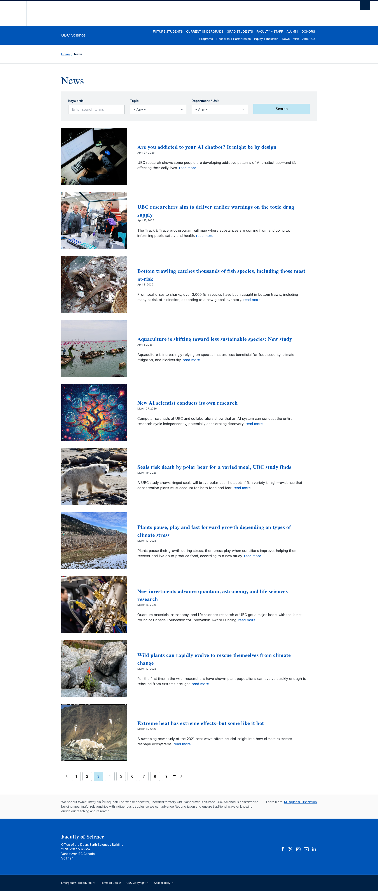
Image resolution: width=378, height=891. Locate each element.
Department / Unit (205, 101)
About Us (308, 38)
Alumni (292, 31)
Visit (296, 38)
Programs (206, 38)
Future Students (168, 31)
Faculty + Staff (269, 31)
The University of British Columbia (13, 13)
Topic (134, 101)
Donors (308, 31)
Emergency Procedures (76, 882)
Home (65, 54)
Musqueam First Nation (300, 802)
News (286, 38)
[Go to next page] (181, 776)
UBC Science (73, 35)
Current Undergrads (204, 31)
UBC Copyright (136, 882)
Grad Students (240, 31)
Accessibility (162, 882)
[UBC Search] (365, 6)
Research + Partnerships (233, 38)
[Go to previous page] (66, 776)
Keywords (76, 101)
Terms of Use (109, 882)
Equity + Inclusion (266, 38)
